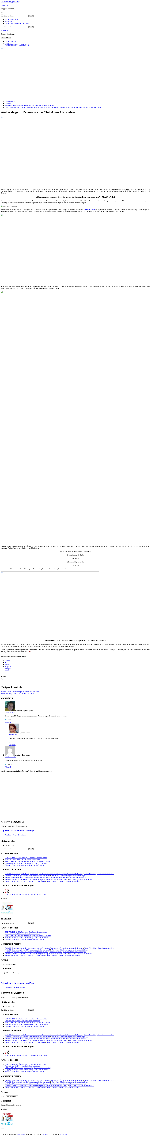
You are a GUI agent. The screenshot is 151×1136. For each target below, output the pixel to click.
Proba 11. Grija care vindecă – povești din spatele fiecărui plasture (26, 877)
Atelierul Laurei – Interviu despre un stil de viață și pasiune (20, 692)
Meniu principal (6, 37)
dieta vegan (66, 107)
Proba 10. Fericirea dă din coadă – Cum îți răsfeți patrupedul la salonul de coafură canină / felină (36, 879)
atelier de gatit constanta (25, 107)
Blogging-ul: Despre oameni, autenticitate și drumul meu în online (26, 863)
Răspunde (8, 722)
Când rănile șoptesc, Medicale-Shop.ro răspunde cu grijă (68, 877)
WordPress (63, 1134)
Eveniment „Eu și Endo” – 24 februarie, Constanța (17, 693)
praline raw (74, 107)
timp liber (51, 105)
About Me (8, 21)
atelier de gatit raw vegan (42, 107)
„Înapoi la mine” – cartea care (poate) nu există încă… (64, 881)
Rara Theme (47, 1134)
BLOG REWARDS (11, 19)
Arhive (3, 964)
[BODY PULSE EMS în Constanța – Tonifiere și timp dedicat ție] (7, 892)
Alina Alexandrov (10, 107)
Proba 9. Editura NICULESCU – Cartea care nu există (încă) (25, 881)
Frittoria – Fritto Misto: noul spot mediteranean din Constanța (24, 865)
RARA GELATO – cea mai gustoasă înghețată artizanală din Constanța (28, 861)
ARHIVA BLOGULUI (8, 826)
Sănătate (44, 105)
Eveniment (27, 105)
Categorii (4, 973)
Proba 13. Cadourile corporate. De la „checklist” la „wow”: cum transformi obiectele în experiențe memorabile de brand (43, 874)
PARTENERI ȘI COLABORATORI (17, 23)
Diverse (20, 105)
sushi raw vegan (95, 107)
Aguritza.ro (4, 5)
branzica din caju (56, 107)
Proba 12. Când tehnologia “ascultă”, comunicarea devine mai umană (27, 876)
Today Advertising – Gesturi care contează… (99, 874)
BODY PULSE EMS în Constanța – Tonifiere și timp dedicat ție (26, 858)
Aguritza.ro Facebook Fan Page (17, 830)
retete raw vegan (84, 107)
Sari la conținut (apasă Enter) (10, 2)
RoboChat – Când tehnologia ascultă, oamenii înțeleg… (70, 876)
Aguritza (8, 103)
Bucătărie (14, 105)
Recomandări (36, 105)
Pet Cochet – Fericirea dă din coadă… (81, 879)
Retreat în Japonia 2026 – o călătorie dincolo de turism (22, 859)
